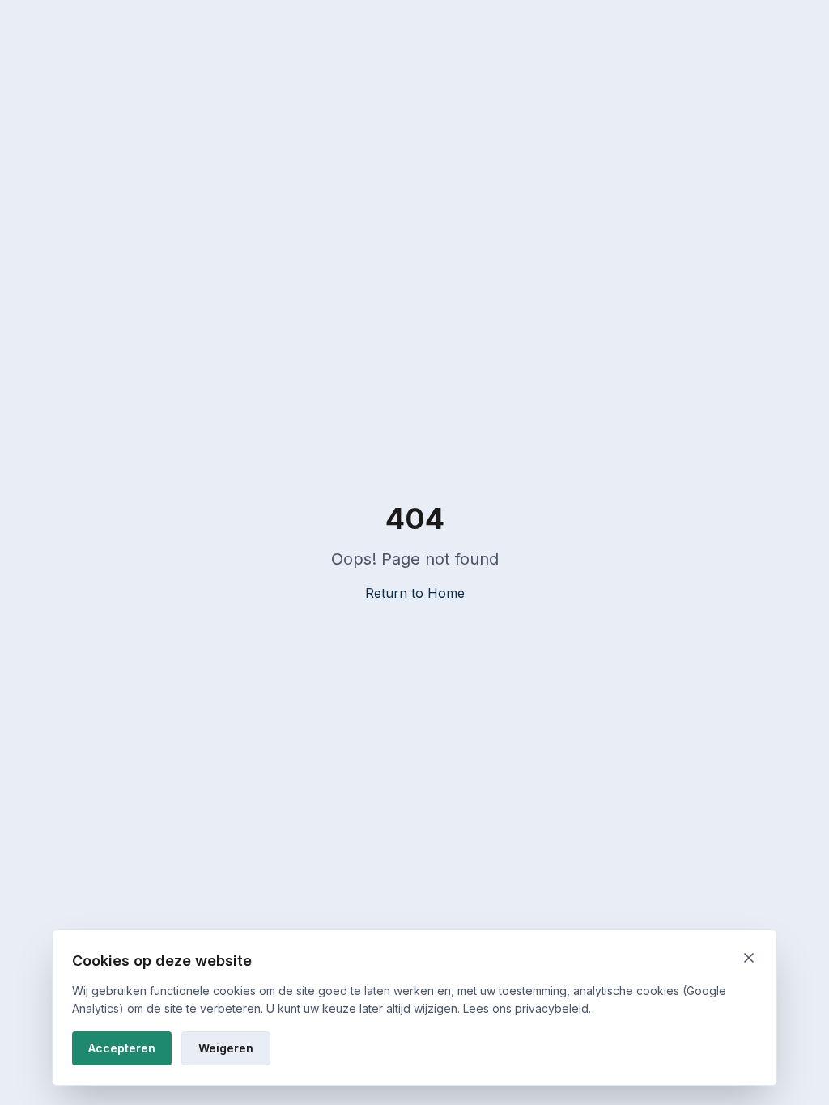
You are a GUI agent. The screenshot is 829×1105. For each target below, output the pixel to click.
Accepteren (121, 1048)
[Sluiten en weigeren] (749, 958)
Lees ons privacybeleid (526, 1008)
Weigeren (225, 1048)
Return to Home (415, 593)
